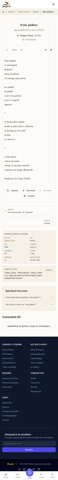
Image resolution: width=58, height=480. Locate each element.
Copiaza (49, 270)
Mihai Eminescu (37, 350)
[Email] (38, 469)
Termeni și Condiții (10, 411)
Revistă (34, 387)
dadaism (33, 247)
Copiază (14, 190)
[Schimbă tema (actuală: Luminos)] (45, 49)
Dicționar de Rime (10, 378)
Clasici (11, 12)
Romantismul (7, 350)
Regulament (36, 391)
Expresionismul (8, 362)
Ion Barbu (35, 367)
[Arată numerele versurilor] (51, 49)
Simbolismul (7, 354)
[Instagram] (24, 469)
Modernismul (7, 358)
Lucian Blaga (36, 358)
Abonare (29, 450)
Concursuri (35, 382)
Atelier (33, 378)
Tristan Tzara (23, 12)
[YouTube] (34, 469)
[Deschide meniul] (53, 4)
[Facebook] (19, 469)
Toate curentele (9, 367)
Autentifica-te (14, 326)
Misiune (5, 407)
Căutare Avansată (10, 382)
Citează (31, 196)
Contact (5, 420)
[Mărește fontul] (21, 49)
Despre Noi (7, 402)
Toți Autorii (7, 387)
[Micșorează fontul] (6, 49)
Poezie (36, 12)
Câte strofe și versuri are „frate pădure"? (21, 304)
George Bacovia (38, 354)
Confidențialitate (9, 415)
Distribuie (30, 190)
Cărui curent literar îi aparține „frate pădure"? (23, 297)
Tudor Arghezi (37, 362)
